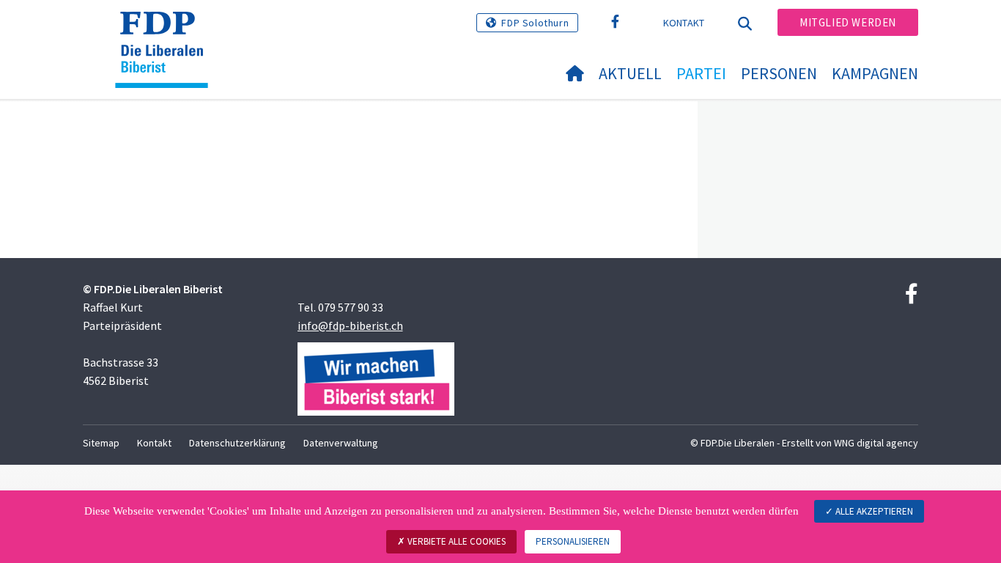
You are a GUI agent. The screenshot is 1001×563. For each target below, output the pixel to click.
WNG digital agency (876, 442)
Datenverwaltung (340, 442)
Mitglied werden (847, 22)
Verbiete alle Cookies (455, 541)
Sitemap (101, 442)
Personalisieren (573, 541)
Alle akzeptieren (873, 511)
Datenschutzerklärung (237, 442)
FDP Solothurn (535, 22)
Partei (701, 73)
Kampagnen (875, 73)
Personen (779, 73)
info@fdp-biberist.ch (350, 325)
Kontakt (684, 22)
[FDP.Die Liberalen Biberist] (167, 30)
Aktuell (630, 73)
